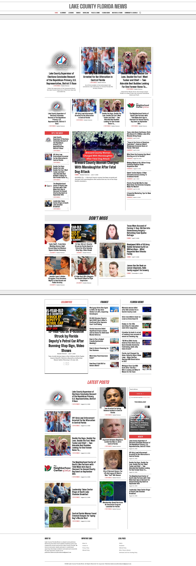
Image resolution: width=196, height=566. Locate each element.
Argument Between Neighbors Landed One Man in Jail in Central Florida (113, 442)
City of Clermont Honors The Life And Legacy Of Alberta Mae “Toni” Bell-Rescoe (112, 473)
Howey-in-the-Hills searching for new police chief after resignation (130, 326)
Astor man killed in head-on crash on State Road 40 (131, 318)
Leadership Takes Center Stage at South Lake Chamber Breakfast (60, 204)
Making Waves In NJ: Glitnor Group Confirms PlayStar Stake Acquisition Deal (138, 164)
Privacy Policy (146, 397)
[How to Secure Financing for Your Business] (114, 349)
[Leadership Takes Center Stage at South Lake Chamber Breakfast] (48, 203)
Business (129, 138)
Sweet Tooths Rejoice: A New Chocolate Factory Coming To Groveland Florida (137, 174)
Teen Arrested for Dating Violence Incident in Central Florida (113, 410)
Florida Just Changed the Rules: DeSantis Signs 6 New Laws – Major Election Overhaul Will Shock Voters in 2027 (131, 357)
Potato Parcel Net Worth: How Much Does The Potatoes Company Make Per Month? (138, 185)
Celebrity (52, 252)
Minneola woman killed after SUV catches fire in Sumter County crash (130, 310)
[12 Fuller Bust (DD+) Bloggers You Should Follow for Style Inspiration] (83, 266)
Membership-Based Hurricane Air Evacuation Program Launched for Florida (113, 504)
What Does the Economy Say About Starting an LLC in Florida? (139, 155)
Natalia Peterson (65, 85)
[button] (140, 12)
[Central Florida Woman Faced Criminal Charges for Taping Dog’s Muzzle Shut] (58, 517)
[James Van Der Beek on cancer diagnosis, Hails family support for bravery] (112, 269)
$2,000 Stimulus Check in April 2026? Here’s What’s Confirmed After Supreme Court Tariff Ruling (98, 321)
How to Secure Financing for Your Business (99, 349)
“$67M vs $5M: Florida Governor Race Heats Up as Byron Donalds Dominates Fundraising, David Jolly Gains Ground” (131, 345)
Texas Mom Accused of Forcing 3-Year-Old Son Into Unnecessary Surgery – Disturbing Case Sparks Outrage (138, 230)
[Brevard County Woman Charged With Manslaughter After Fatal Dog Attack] (98, 146)
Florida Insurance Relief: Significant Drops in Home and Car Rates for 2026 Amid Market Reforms (99, 332)
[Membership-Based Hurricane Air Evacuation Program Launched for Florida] (113, 492)
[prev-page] (64, 363)
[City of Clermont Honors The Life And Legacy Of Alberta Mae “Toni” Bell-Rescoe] (113, 460)
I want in (139, 393)
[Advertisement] (98, 31)
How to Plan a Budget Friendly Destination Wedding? (97, 341)
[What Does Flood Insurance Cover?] (114, 357)
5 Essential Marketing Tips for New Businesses (139, 194)
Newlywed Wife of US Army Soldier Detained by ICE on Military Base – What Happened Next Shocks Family (138, 249)
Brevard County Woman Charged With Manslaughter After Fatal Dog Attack (97, 167)
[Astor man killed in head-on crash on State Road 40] (146, 318)
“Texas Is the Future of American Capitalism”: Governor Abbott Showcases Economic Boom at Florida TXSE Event (138, 145)
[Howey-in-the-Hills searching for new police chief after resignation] (146, 325)
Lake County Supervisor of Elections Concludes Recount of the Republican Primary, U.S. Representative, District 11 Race (57, 118)
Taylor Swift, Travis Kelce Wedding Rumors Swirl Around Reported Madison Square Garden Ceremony (57, 247)
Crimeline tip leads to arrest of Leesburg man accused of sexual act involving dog (131, 334)
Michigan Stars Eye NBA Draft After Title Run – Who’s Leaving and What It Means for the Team (131, 369)
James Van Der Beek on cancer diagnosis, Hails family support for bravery (138, 268)
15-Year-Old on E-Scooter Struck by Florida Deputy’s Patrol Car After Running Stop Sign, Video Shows (84, 247)
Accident (79, 252)
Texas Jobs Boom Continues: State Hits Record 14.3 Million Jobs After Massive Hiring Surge (139, 134)
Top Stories (57, 85)
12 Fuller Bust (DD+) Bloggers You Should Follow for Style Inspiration (83, 278)
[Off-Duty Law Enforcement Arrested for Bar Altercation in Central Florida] (98, 60)
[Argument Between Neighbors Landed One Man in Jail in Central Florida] (113, 429)
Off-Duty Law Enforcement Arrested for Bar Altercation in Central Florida (98, 77)
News (76, 174)
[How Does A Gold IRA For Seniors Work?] (114, 364)
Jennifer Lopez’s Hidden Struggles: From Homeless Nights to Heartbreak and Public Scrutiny (57, 279)
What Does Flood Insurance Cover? (99, 357)
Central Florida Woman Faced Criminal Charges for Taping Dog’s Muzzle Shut (84, 515)
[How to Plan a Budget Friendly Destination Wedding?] (114, 340)
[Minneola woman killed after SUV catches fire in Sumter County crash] (146, 309)
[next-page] (67, 363)
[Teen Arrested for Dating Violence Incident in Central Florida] (113, 397)
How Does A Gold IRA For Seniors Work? (98, 365)
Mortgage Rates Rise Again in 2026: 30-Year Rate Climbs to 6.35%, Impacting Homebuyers (99, 311)
